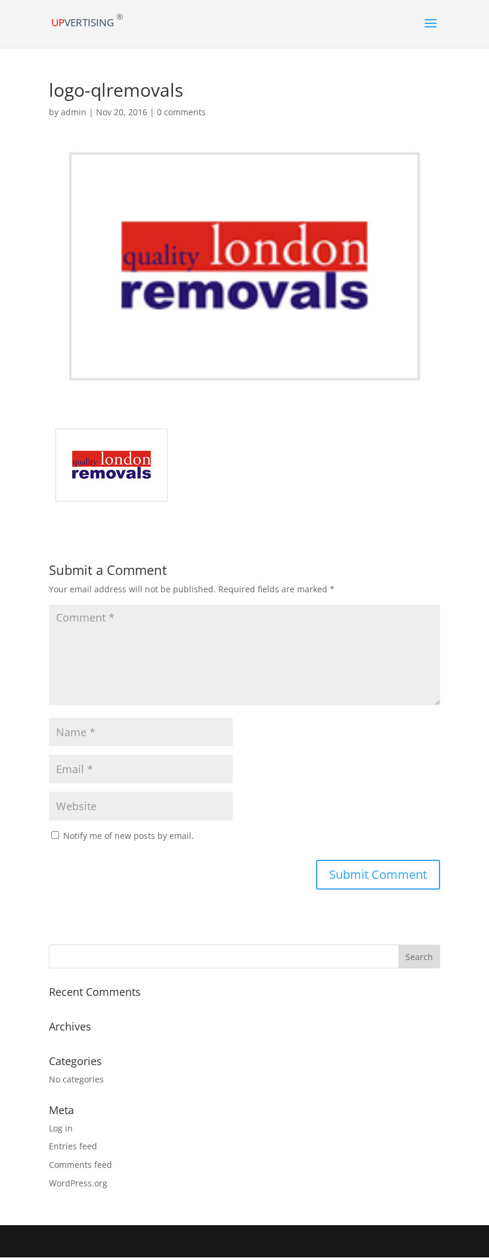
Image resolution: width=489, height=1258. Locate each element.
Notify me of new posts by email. (128, 835)
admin (73, 112)
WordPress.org (78, 1183)
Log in (61, 1128)
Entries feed (73, 1146)
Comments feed (80, 1164)
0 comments (181, 112)
